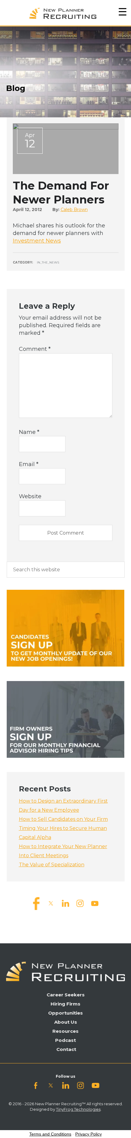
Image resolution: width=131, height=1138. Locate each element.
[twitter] (51, 903)
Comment (35, 349)
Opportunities (65, 1013)
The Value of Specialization (51, 865)
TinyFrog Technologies (78, 1109)
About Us (65, 1022)
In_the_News (48, 262)
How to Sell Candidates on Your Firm (63, 819)
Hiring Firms (65, 1004)
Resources (65, 1031)
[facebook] (36, 903)
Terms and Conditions (50, 1134)
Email (28, 464)
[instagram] (80, 903)
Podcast (65, 1040)
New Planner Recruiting (65, 11)
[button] (122, 12)
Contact (66, 1049)
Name (29, 432)
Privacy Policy (88, 1134)
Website (30, 496)
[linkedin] (65, 903)
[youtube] (94, 903)
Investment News (37, 240)
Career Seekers (66, 995)
